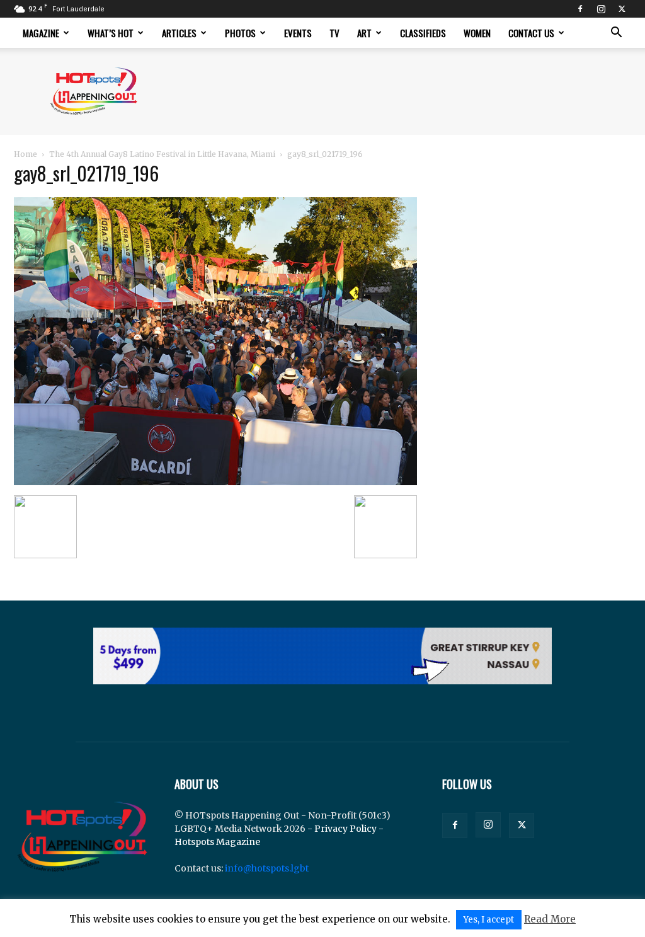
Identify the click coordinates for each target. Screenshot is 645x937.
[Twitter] (621, 9)
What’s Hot (111, 33)
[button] (616, 34)
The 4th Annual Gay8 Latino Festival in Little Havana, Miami (162, 154)
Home (25, 154)
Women (477, 33)
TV (334, 33)
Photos (240, 33)
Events (298, 33)
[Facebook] (580, 9)
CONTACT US (531, 33)
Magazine (41, 33)
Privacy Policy (345, 828)
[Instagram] (600, 9)
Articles (179, 33)
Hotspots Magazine (217, 842)
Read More (550, 919)
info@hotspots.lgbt (267, 868)
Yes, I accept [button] (489, 919)
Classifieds (423, 33)
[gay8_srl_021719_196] (215, 482)
